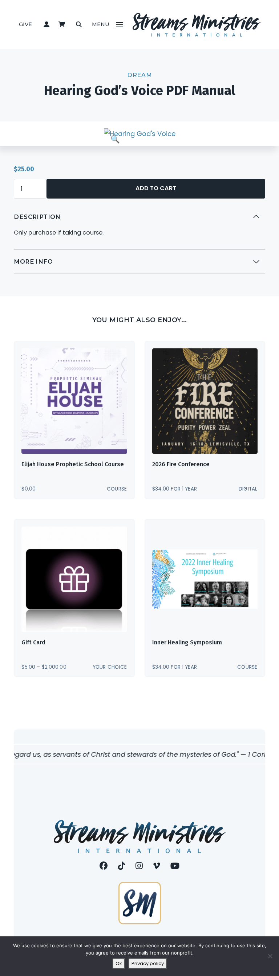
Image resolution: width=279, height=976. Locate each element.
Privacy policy (148, 963)
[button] (46, 24)
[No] (270, 956)
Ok (119, 963)
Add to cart (156, 188)
